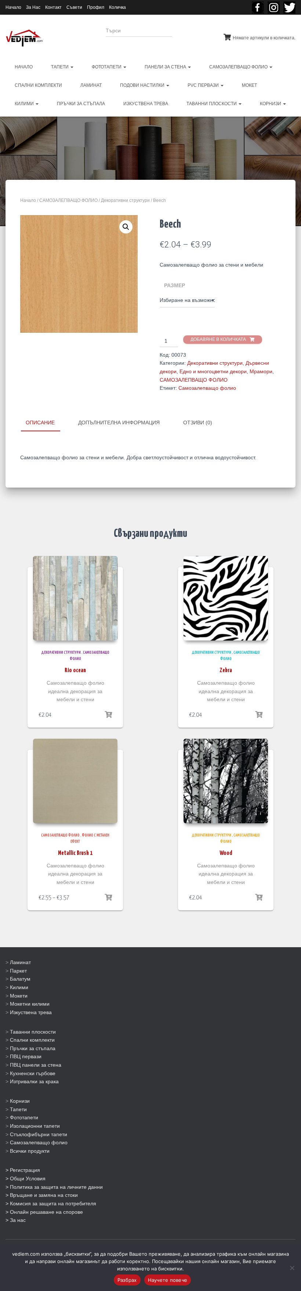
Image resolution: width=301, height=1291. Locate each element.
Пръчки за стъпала (32, 1048)
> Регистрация (23, 1170)
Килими (19, 987)
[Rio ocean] (75, 598)
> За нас (16, 1220)
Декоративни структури (125, 200)
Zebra (226, 670)
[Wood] (226, 781)
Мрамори (261, 371)
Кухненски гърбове (32, 1073)
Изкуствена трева (31, 1012)
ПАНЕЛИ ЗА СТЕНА (166, 66)
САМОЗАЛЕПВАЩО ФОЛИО (239, 66)
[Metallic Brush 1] (75, 781)
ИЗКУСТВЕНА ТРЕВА (145, 103)
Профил (95, 7)
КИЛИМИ (25, 103)
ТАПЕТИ (60, 66)
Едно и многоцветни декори (213, 371)
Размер (174, 285)
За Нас (33, 7)
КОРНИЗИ (271, 103)
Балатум (20, 979)
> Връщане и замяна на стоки (42, 1195)
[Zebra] (226, 598)
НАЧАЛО (24, 66)
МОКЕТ (249, 85)
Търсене (192, 35)
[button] (126, 226)
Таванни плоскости (33, 1032)
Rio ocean (75, 670)
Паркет (18, 971)
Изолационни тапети (35, 1126)
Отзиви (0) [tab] (197, 422)
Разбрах (127, 1280)
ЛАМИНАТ (91, 85)
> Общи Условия (26, 1178)
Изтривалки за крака (34, 1081)
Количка (117, 7)
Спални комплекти (32, 1040)
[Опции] (108, 714)
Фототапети (24, 1117)
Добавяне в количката (218, 339)
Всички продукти (30, 1151)
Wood (226, 853)
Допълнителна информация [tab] (119, 422)
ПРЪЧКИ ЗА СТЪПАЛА (81, 103)
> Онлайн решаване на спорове (44, 1212)
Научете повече (168, 1280)
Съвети (74, 7)
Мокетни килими (30, 1004)
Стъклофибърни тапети (38, 1134)
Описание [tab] (40, 422)
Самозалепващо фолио (207, 388)
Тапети (18, 1109)
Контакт (53, 7)
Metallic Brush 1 (75, 853)
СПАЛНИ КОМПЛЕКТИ (38, 85)
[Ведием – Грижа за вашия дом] (24, 38)
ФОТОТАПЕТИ (107, 66)
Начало (13, 7)
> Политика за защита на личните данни (54, 1187)
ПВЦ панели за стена (35, 1065)
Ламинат (20, 962)
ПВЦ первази (25, 1056)
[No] (291, 1268)
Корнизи (20, 1101)
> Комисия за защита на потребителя (51, 1203)
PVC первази (204, 85)
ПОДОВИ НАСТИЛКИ (143, 85)
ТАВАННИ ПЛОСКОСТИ (212, 103)
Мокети (19, 996)
